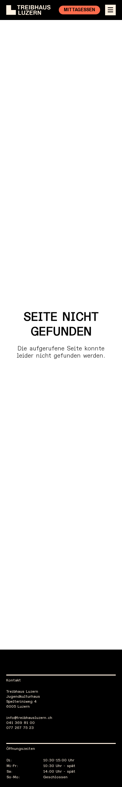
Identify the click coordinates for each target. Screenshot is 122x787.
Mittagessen (79, 10)
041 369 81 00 (20, 723)
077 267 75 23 (20, 728)
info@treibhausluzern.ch (29, 718)
